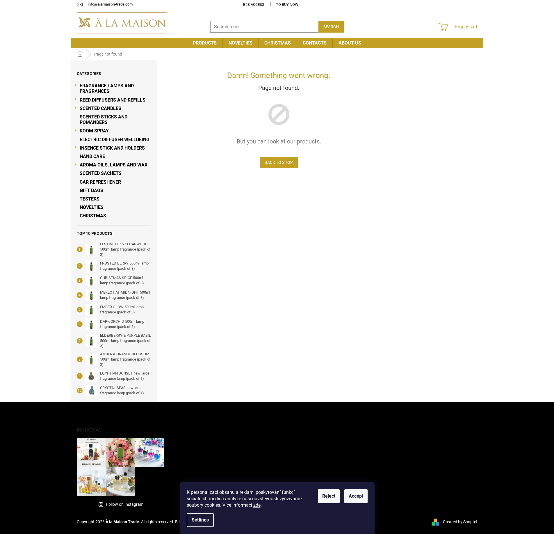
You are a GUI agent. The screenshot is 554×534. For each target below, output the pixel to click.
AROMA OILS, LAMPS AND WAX (113, 165)
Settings (200, 520)
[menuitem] (204, 43)
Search (331, 26)
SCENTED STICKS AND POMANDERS (103, 119)
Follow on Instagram (124, 504)
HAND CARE (92, 156)
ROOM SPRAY (94, 131)
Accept (356, 496)
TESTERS (89, 199)
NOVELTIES (92, 207)
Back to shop (279, 162)
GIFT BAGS (91, 190)
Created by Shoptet (460, 521)
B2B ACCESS (253, 4)
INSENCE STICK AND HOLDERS (112, 148)
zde (257, 505)
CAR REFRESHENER (100, 182)
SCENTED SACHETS (101, 173)
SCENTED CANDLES (100, 108)
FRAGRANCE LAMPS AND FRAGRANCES (107, 88)
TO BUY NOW (287, 4)
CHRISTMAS (93, 216)
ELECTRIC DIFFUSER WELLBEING (114, 139)
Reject (328, 496)
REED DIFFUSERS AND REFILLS (112, 100)
